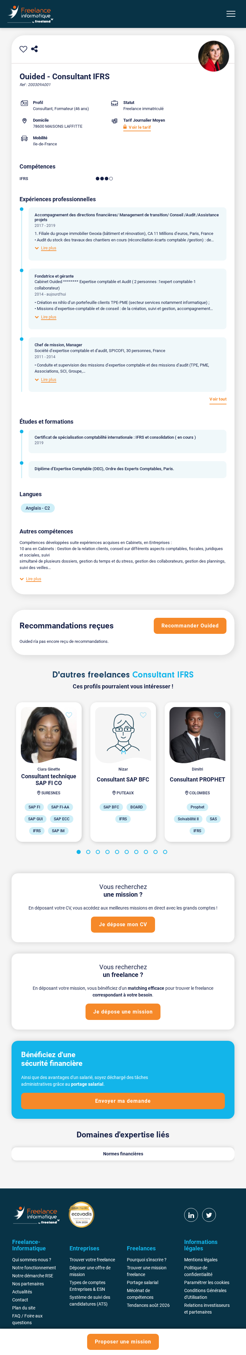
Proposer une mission (123, 1342)
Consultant (43, 108)
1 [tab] (80, 853)
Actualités (22, 1291)
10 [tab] (166, 853)
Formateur (63, 108)
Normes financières (123, 1153)
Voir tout (217, 399)
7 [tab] (137, 853)
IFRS (24, 178)
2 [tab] (89, 853)
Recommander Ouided (189, 626)
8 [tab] (147, 853)
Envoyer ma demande (123, 1101)
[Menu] (231, 14)
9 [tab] (156, 853)
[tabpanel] (49, 772)
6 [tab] (128, 853)
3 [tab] (99, 853)
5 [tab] (118, 853)
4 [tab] (108, 853)
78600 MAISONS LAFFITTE (57, 126)
